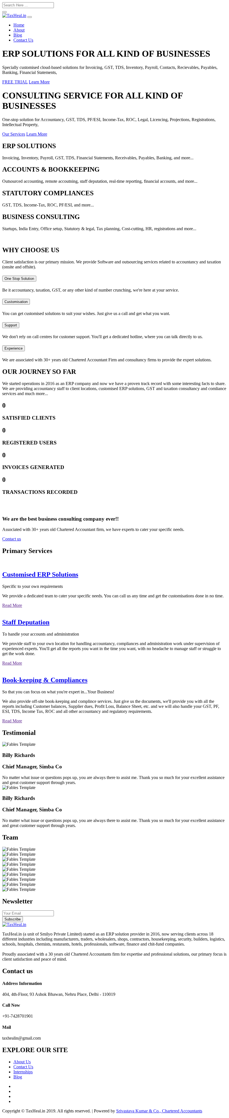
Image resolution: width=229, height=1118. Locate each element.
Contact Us (23, 40)
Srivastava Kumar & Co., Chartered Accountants (159, 1111)
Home (18, 25)
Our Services (13, 134)
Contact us (11, 539)
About (19, 30)
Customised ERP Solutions (40, 574)
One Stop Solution (19, 279)
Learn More (39, 82)
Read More (12, 605)
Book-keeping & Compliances (44, 680)
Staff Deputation (25, 622)
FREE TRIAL (15, 82)
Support (10, 325)
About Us (22, 1061)
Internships (23, 1071)
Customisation (16, 302)
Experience (13, 348)
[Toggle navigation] (29, 17)
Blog (17, 35)
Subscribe (12, 919)
